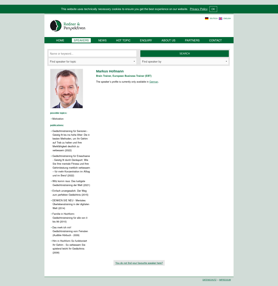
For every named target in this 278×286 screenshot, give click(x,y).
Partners (192, 40)
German (153, 81)
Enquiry (146, 40)
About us (168, 40)
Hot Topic (123, 40)
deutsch (213, 18)
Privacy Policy (199, 9)
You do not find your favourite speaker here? (139, 263)
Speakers (81, 40)
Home (60, 40)
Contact (215, 40)
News (102, 40)
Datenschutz (209, 279)
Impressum (225, 279)
